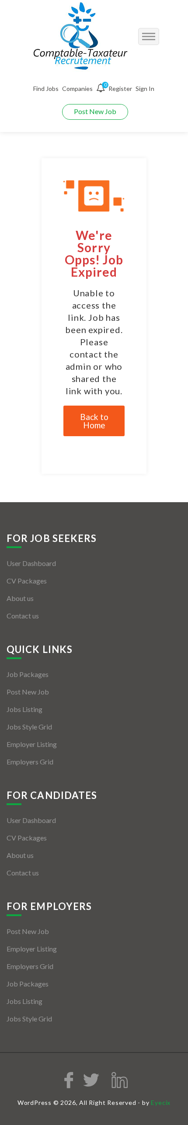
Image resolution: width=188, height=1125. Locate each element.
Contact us (23, 615)
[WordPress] (81, 36)
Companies (77, 88)
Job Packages (28, 674)
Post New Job (95, 111)
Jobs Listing (24, 709)
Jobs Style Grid (29, 726)
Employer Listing (32, 744)
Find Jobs (46, 88)
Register (120, 88)
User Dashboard (31, 563)
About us (20, 598)
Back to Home (94, 421)
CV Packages (27, 580)
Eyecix (161, 1102)
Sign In (145, 88)
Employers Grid (30, 761)
